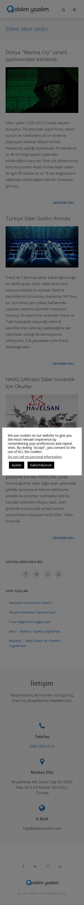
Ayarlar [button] (17, 465)
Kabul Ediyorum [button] (41, 465)
